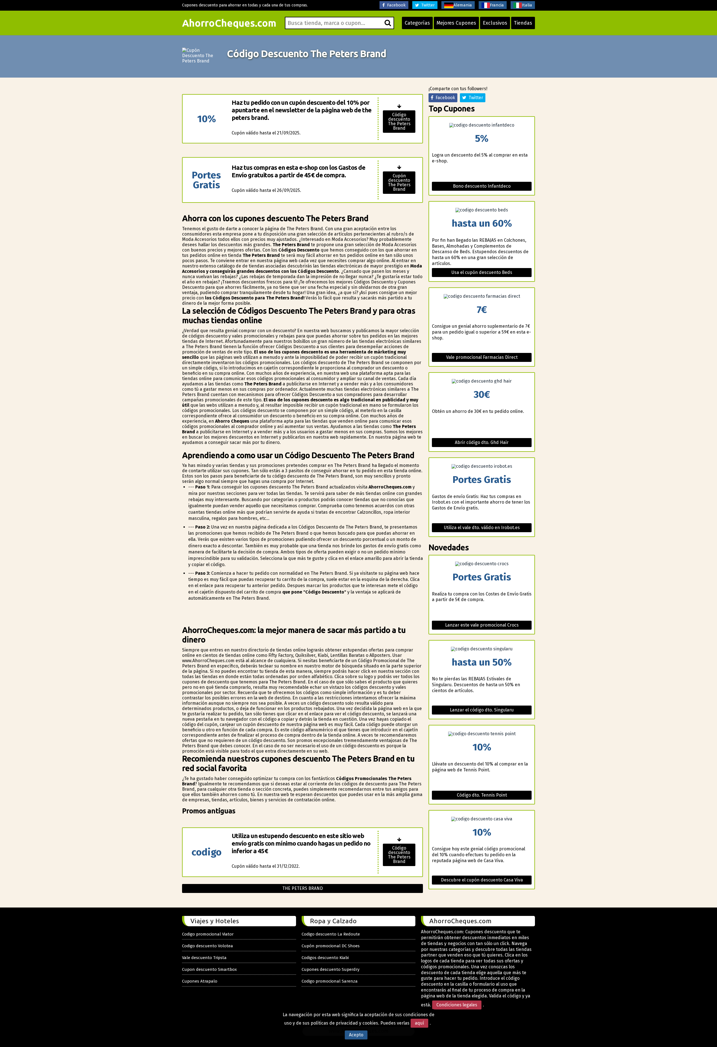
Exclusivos (495, 23)
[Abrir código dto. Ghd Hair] (482, 381)
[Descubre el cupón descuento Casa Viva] (482, 819)
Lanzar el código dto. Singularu (482, 710)
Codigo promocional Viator (208, 934)
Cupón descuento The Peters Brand (399, 182)
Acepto (356, 1034)
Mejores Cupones (456, 23)
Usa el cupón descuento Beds (481, 272)
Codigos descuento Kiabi (325, 957)
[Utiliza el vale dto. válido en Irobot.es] (482, 466)
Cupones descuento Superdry (330, 969)
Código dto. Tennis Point (482, 795)
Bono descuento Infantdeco (482, 186)
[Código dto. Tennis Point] (482, 733)
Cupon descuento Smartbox (209, 969)
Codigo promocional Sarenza (330, 981)
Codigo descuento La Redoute (331, 934)
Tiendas (523, 23)
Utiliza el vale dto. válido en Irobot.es (482, 527)
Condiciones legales (456, 1005)
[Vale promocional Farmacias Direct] (482, 296)
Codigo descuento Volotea (207, 945)
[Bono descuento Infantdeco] (482, 125)
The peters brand (302, 888)
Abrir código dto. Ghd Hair (482, 442)
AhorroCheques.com (229, 23)
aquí (419, 1023)
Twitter (427, 5)
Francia (497, 5)
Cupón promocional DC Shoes (331, 945)
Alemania (462, 5)
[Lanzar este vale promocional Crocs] (482, 563)
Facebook (395, 5)
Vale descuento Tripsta (204, 957)
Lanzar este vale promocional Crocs (482, 625)
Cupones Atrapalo (199, 981)
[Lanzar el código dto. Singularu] (482, 649)
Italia (527, 5)
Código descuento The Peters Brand (399, 121)
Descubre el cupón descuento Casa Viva (482, 880)
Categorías (417, 23)
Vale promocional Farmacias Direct (482, 357)
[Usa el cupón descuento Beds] (482, 210)
